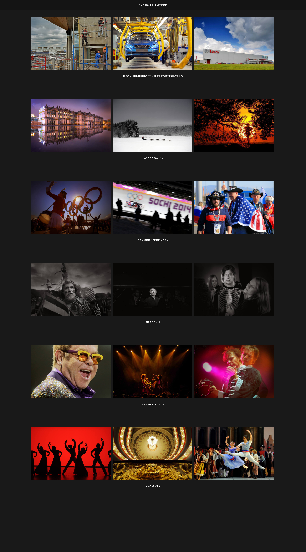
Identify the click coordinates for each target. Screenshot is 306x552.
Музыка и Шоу (153, 404)
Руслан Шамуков (153, 5)
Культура (153, 486)
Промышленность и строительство (153, 76)
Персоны (153, 322)
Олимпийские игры (153, 240)
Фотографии (153, 158)
